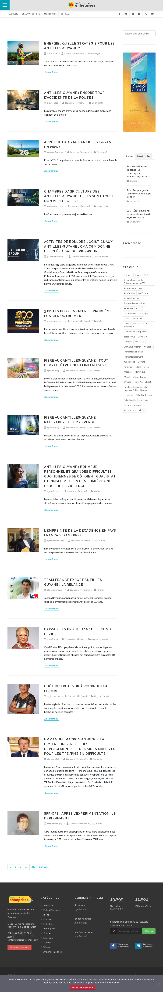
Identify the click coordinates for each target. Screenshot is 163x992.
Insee (146, 367)
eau (136, 341)
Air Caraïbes (129, 293)
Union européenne (132, 405)
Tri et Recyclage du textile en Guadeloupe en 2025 (139, 193)
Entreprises (135, 201)
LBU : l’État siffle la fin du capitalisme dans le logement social (139, 214)
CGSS (139, 308)
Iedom (138, 367)
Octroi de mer (139, 377)
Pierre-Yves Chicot (142, 382)
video (141, 410)
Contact (65, 14)
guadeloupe (129, 361)
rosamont (128, 395)
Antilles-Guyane (131, 298)
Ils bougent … (50, 928)
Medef (127, 377)
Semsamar (143, 400)
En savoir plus (51, 72)
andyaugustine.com (67, 975)
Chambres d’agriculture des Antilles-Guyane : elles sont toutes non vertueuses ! (80, 196)
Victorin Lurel (130, 410)
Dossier (96, 370)
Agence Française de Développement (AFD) (134, 282)
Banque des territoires (134, 303)
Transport (103, 256)
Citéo (126, 318)
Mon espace (50, 14)
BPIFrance (128, 308)
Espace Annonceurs (19, 947)
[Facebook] (120, 13)
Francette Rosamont (133, 357)
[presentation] (148, 156)
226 (33, 867)
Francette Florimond (74, 53)
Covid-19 (142, 336)
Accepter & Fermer (82, 987)
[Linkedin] (133, 13)
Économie (97, 759)
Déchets (128, 341)
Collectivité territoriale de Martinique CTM (136, 325)
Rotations (79, 905)
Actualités (48, 905)
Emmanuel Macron (132, 346)
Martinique (140, 372)
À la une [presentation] (129, 156)
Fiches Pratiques (51, 910)
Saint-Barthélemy (144, 395)
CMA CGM (137, 318)
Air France (143, 293)
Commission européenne (135, 331)
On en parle (97, 103)
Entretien (48, 924)
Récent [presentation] (140, 156)
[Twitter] (126, 13)
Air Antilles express (133, 288)
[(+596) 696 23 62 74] (146, 13)
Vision (100, 321)
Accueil (13, 14)
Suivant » (43, 867)
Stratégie (95, 53)
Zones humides (82, 918)
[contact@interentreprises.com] (152, 13)
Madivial (128, 372)
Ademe (138, 275)
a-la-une (128, 275)
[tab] (129, 156)
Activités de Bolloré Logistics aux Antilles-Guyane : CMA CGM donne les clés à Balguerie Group (78, 246)
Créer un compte (31, 14)
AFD (146, 275)
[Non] (159, 983)
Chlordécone (130, 313)
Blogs (46, 914)
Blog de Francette (99, 639)
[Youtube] (139, 13)
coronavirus (129, 336)
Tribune (101, 540)
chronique (143, 313)
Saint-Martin (130, 400)
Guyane (141, 361)
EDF (143, 341)
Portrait (100, 590)
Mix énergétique (83, 932)
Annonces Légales (52, 951)
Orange (127, 382)
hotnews (128, 367)
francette (148, 346)
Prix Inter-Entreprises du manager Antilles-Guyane (135, 388)
